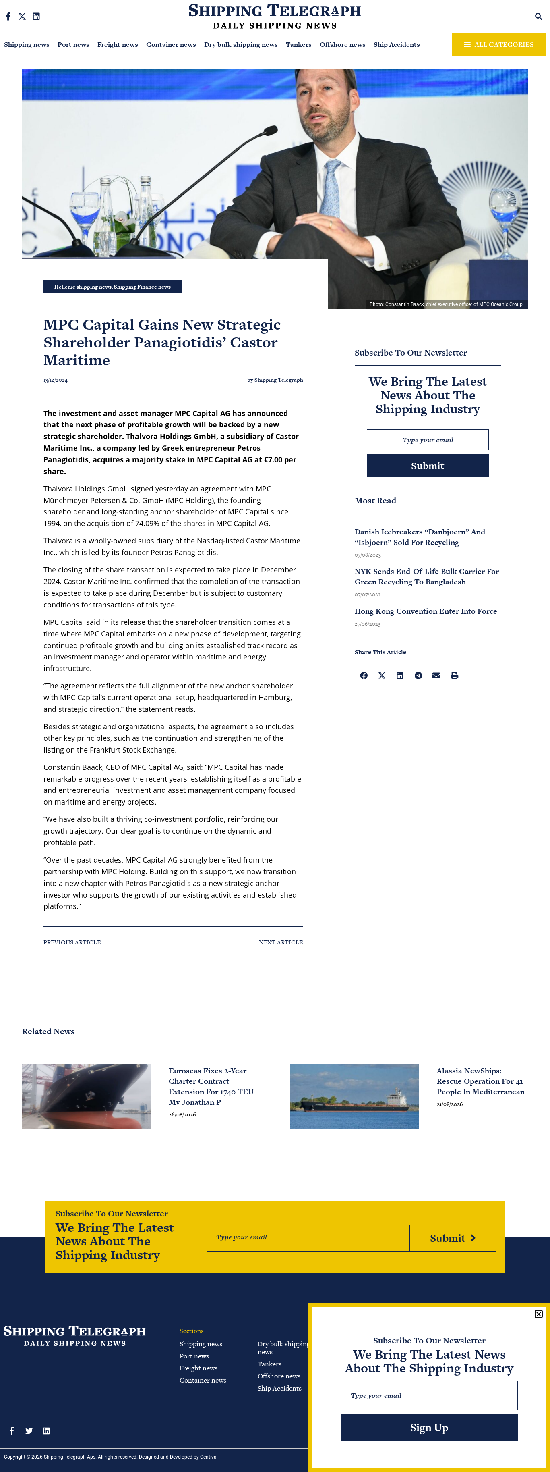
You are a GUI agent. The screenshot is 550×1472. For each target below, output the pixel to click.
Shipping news (27, 44)
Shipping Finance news (142, 287)
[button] (539, 16)
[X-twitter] (22, 16)
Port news (73, 44)
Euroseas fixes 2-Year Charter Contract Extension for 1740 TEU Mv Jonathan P (211, 1086)
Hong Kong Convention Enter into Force (426, 611)
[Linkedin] (36, 16)
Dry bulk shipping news (241, 44)
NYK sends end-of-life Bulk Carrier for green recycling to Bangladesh (427, 576)
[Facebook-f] (8, 16)
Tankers (299, 44)
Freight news (117, 44)
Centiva (208, 1457)
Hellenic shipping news (83, 287)
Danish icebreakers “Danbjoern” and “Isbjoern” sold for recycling (420, 537)
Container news (171, 44)
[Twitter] (29, 1430)
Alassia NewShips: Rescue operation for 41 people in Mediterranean (481, 1081)
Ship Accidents (397, 44)
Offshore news (343, 44)
